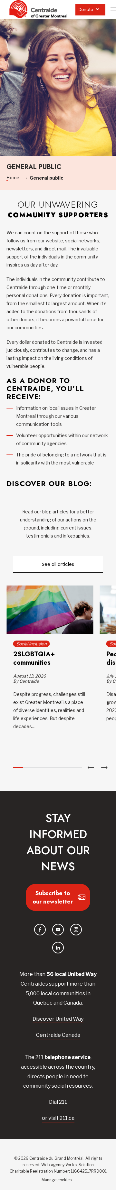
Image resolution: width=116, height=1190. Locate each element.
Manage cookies (57, 1179)
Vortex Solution (79, 1164)
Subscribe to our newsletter (53, 897)
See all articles (58, 564)
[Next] (104, 767)
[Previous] (90, 767)
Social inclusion (31, 643)
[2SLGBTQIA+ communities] (49, 610)
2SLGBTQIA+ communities (33, 658)
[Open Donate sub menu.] (97, 9)
